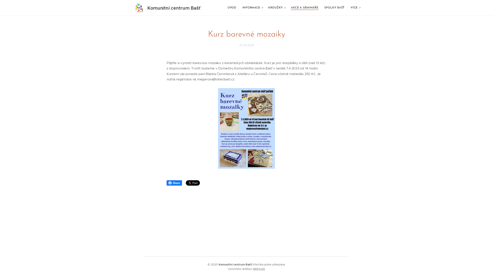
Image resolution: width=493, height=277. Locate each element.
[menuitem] (233, 8)
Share (176, 182)
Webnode (259, 269)
